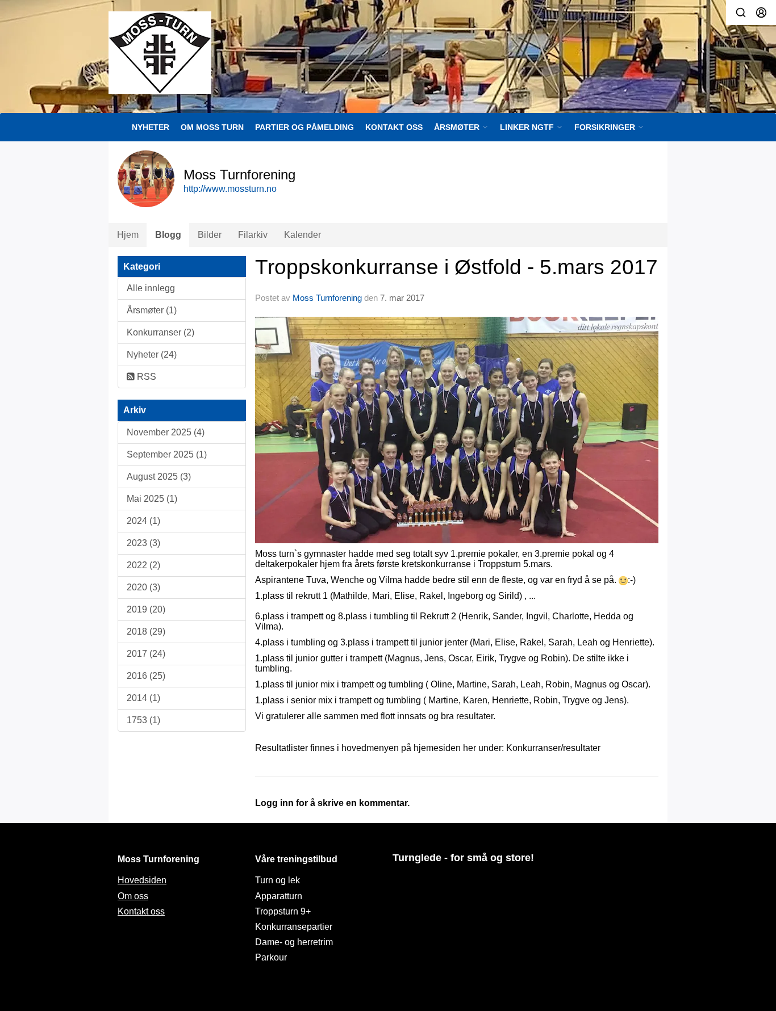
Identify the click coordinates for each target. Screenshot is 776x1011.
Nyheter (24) (152, 354)
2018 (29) (146, 631)
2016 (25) (146, 676)
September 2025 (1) (167, 454)
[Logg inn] (761, 12)
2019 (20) (146, 609)
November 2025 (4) (166, 432)
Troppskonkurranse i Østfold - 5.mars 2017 (456, 267)
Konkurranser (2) (160, 332)
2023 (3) (143, 543)
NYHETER (150, 127)
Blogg (168, 235)
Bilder (210, 235)
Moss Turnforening (327, 298)
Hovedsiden (142, 880)
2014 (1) (143, 698)
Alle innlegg (151, 288)
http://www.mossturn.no (230, 189)
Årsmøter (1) (152, 310)
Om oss (133, 896)
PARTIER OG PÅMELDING (304, 127)
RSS (145, 376)
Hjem (128, 235)
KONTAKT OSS (394, 127)
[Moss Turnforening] (160, 52)
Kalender (302, 235)
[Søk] (741, 12)
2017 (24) (146, 653)
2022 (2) (143, 565)
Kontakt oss (141, 911)
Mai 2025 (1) (152, 499)
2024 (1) (143, 521)
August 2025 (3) (159, 476)
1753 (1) (143, 720)
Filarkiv (253, 235)
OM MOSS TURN (212, 127)
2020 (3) (143, 587)
